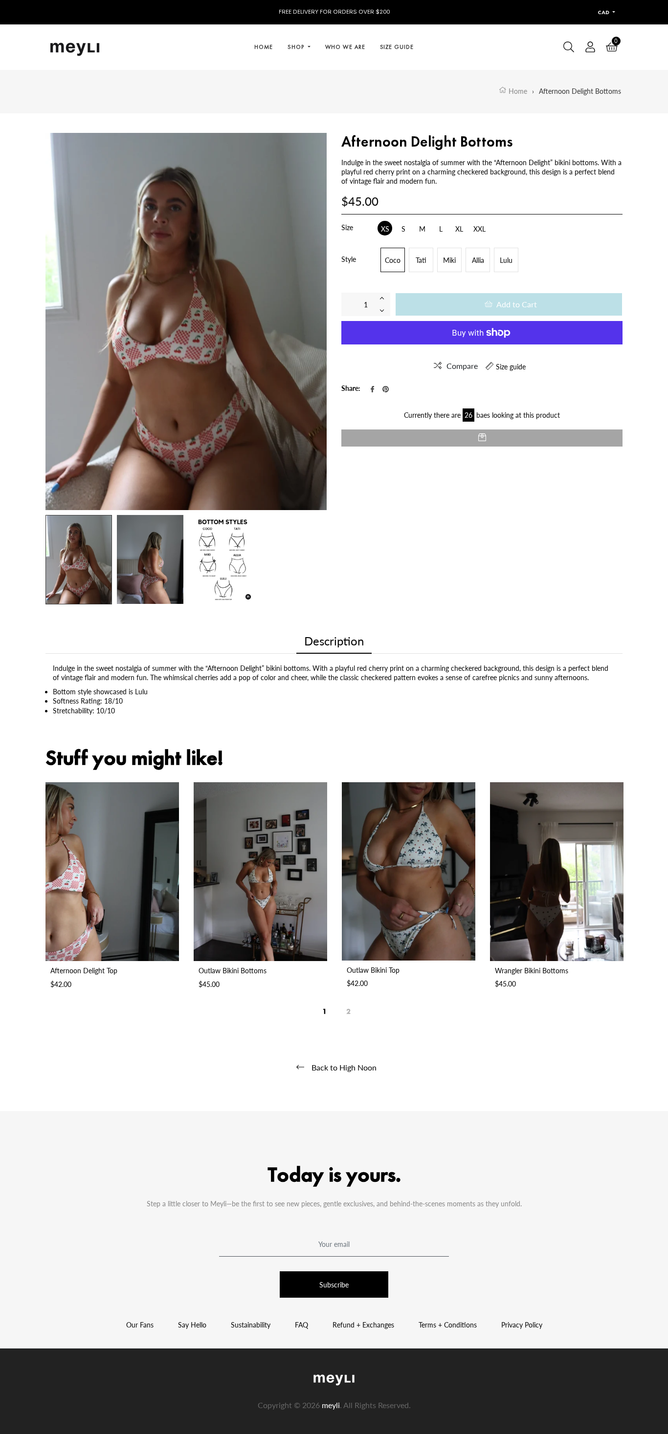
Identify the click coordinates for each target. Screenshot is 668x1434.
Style (348, 259)
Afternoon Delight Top (83, 970)
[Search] (568, 47)
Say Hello (192, 1325)
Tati (421, 260)
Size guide (511, 367)
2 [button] (348, 1008)
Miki (449, 260)
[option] (112, 895)
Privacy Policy (521, 1325)
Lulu (506, 260)
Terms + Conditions (448, 1325)
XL (459, 229)
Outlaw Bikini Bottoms (233, 970)
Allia (478, 260)
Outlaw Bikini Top (373, 970)
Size (347, 227)
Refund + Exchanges (363, 1325)
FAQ (301, 1325)
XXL (479, 229)
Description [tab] (334, 641)
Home (517, 91)
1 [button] (325, 1008)
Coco (393, 260)
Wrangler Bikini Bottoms (531, 970)
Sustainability (250, 1325)
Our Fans (140, 1325)
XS (385, 229)
